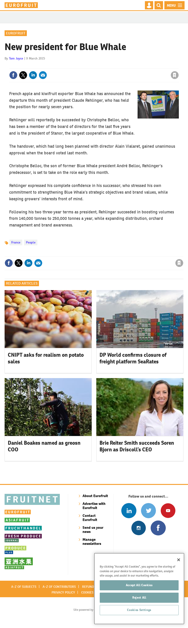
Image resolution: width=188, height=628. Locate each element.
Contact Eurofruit (90, 517)
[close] (178, 66)
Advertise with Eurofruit (94, 505)
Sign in (120, 66)
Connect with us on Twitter (148, 510)
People (31, 242)
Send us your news (93, 529)
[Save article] (175, 75)
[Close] (179, 560)
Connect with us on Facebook (158, 528)
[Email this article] (43, 75)
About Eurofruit (95, 495)
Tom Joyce (16, 58)
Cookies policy (93, 592)
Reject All (139, 598)
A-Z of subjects (23, 587)
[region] (139, 588)
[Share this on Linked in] (33, 75)
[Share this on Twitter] (23, 75)
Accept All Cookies (139, 585)
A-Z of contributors (59, 587)
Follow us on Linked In (128, 510)
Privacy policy (63, 592)
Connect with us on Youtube (167, 510)
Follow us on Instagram (138, 528)
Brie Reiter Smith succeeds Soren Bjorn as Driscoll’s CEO (137, 446)
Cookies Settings (139, 610)
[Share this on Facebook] (13, 75)
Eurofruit (15, 33)
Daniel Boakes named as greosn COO (44, 446)
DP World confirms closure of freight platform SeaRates (133, 358)
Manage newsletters (92, 541)
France (15, 242)
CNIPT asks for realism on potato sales (46, 358)
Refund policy (93, 587)
